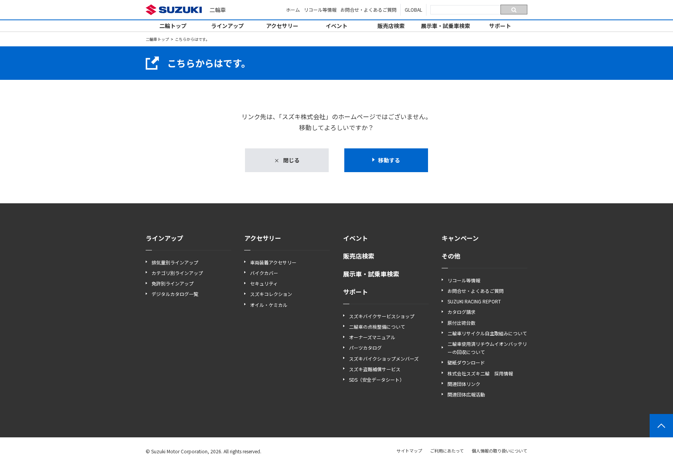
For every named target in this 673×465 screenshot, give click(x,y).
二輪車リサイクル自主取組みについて (487, 333)
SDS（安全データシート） (376, 379)
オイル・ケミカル (268, 304)
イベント (336, 26)
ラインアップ (227, 26)
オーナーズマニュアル (372, 337)
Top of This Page (661, 425)
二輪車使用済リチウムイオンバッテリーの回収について (487, 347)
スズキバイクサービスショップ (381, 316)
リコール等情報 (320, 9)
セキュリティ (264, 283)
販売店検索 (391, 26)
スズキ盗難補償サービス (374, 369)
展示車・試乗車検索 (445, 26)
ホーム (293, 9)
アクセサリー (282, 26)
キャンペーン (460, 238)
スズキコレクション (271, 294)
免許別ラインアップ (173, 283)
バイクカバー (264, 272)
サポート (500, 26)
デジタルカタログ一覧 (175, 294)
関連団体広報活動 (466, 394)
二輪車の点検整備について (377, 326)
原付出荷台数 (461, 322)
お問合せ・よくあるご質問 (368, 9)
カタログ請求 (461, 311)
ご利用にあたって (447, 450)
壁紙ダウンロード (466, 362)
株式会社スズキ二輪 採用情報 (480, 373)
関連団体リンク (463, 383)
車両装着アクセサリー (273, 262)
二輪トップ (173, 26)
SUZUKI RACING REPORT (474, 301)
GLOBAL (413, 9)
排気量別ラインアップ (175, 262)
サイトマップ (409, 450)
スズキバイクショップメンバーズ (384, 358)
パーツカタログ (365, 347)
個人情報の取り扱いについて (499, 450)
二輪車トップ (157, 39)
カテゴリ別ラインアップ (177, 272)
